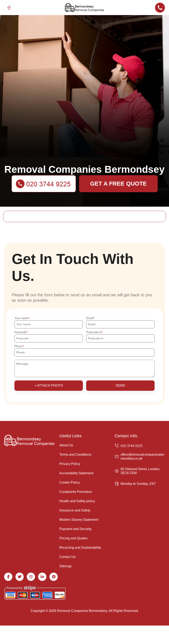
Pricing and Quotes (73, 538)
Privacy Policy (69, 464)
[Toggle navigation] (9, 8)
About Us (66, 445)
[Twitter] (19, 577)
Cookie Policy (69, 482)
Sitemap (65, 566)
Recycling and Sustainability (80, 547)
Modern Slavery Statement (78, 519)
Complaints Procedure (75, 491)
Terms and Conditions (75, 454)
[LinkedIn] (42, 577)
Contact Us (67, 557)
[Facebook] (8, 577)
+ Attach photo (49, 385)
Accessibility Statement (76, 473)
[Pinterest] (53, 577)
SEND (120, 385)
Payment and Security (75, 529)
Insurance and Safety (74, 510)
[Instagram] (31, 577)
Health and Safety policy (77, 501)
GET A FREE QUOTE (118, 183)
